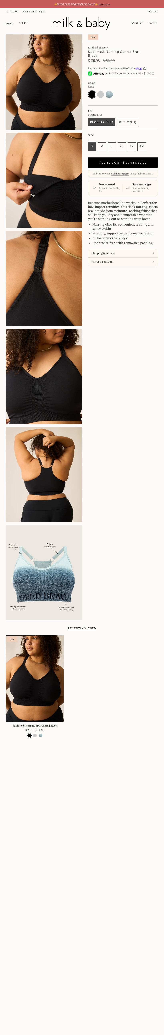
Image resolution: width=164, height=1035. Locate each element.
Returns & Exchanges (33, 11)
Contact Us (12, 11)
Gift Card (153, 11)
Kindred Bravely (98, 47)
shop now (104, 4)
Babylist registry (120, 173)
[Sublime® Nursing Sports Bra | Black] (35, 678)
